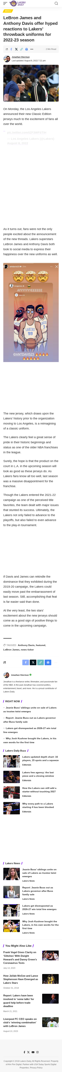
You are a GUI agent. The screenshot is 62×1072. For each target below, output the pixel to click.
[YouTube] (33, 1052)
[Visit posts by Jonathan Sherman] (6, 58)
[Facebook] (24, 1052)
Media (8, 11)
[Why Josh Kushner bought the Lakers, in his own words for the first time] (11, 926)
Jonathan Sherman (21, 57)
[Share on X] (16, 49)
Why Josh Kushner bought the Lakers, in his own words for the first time (40, 925)
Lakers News (28, 881)
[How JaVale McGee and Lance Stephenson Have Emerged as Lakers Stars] (50, 979)
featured (40, 645)
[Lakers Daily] (17, 3)
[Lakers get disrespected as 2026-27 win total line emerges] (11, 910)
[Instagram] (37, 1052)
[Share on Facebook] (11, 49)
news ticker (27, 649)
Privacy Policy (36, 1068)
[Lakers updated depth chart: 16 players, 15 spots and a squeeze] (11, 761)
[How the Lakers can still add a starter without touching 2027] (11, 792)
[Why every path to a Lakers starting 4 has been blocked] (11, 808)
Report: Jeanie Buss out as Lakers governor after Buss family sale (37, 891)
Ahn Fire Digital (15, 1064)
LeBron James (11, 649)
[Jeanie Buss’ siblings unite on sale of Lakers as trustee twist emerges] (11, 874)
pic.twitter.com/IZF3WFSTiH (26, 132)
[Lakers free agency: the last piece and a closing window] (11, 777)
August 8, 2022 (17, 143)
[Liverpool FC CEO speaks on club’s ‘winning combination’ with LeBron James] (50, 1022)
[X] (28, 1052)
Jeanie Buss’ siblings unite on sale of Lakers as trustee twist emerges (39, 873)
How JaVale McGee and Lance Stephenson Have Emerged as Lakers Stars (20, 979)
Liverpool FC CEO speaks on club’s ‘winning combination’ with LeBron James (20, 1023)
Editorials (26, 765)
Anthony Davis (26, 645)
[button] (6, 3)
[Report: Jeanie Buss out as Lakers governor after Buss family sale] (11, 892)
